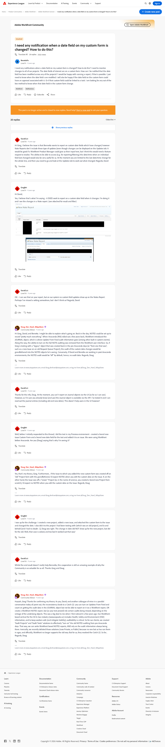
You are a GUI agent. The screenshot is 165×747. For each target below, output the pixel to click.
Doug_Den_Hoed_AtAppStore (32, 327)
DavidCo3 (24, 139)
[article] (62, 156)
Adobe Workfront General (46, 12)
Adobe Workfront (30, 12)
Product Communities (15, 12)
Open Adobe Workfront (139, 24)
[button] (150, 11)
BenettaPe (25, 60)
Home (4, 12)
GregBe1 (24, 187)
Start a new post (83, 110)
